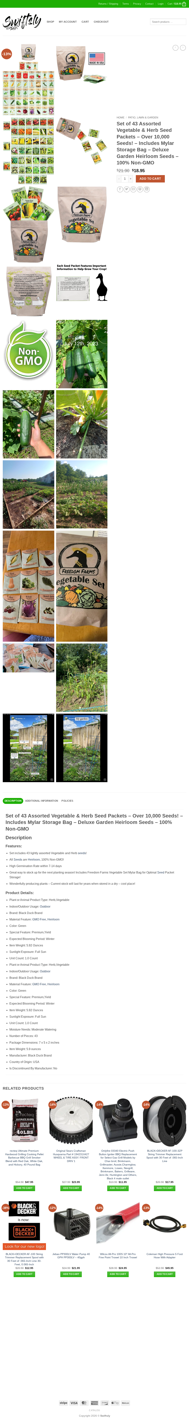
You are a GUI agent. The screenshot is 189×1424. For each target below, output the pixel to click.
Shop (50, 21)
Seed (160, 872)
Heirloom (34, 859)
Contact (149, 3)
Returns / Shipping (108, 3)
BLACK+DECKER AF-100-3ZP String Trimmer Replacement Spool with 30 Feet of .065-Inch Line (164, 1156)
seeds (82, 853)
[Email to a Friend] (133, 189)
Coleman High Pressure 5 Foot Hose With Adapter (165, 1256)
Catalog (94, 1410)
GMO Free (39, 919)
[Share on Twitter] (127, 189)
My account (68, 21)
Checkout (101, 21)
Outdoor (45, 906)
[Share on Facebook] (120, 189)
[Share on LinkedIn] (147, 189)
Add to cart (150, 178)
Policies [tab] (67, 800)
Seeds (18, 859)
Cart (85, 21)
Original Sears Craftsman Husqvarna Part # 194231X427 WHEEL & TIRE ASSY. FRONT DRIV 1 (71, 1156)
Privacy (137, 3)
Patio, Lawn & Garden (143, 117)
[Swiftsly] (22, 21)
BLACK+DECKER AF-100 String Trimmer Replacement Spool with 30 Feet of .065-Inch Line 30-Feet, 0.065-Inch (24, 1259)
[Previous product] (183, 48)
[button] (161, 4)
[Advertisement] (94, 1310)
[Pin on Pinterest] (140, 189)
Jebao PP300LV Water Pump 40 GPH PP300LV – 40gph (71, 1256)
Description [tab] (13, 800)
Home (120, 117)
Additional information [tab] (41, 800)
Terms (125, 3)
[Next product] (175, 48)
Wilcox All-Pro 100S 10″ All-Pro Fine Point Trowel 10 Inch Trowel (118, 1256)
